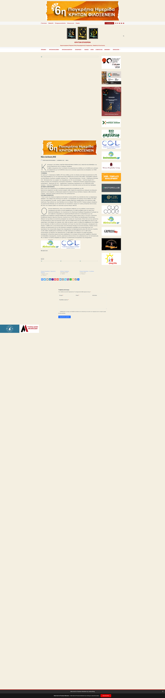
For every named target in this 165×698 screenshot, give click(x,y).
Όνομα (61, 295)
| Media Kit (50, 23)
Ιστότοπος (94, 295)
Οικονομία (107, 49)
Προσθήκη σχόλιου (64, 299)
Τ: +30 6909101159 (109, 23)
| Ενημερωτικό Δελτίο (60, 23)
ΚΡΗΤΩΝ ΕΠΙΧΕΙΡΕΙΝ (83, 42)
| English (78, 23)
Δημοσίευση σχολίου (64, 316)
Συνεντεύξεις (99, 49)
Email (77, 295)
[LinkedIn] (115, 23)
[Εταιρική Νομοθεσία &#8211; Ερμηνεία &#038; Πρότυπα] (50, 265)
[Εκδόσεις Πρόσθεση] (69, 265)
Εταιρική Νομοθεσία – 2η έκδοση (87, 271)
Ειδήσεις (86, 49)
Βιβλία (67, 160)
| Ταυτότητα (44, 23)
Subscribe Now (106, 695)
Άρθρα (92, 49)
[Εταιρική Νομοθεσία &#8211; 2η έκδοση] (89, 265)
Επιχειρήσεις (78, 49)
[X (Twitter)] (119, 23)
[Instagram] (121, 23)
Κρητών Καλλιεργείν (67, 49)
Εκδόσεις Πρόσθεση (64, 271)
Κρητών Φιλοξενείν (54, 49)
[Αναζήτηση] (123, 35)
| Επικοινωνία (70, 23)
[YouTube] (123, 23)
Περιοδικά (43, 49)
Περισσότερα (116, 49)
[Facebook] (117, 23)
